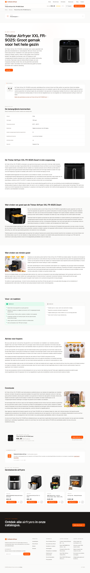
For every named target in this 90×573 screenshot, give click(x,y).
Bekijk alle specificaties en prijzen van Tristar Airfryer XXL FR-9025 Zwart (31, 97)
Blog (77, 1)
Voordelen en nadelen (50, 546)
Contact (82, 1)
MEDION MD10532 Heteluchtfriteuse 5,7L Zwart (14, 496)
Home (49, 1)
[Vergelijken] (21, 502)
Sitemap (83, 567)
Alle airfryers (56, 1)
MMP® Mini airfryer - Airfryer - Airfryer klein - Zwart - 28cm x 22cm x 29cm (55, 496)
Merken (34, 546)
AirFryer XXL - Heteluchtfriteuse (75, 495)
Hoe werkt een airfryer (51, 543)
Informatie (63, 1)
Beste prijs (70, 1)
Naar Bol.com (11, 502)
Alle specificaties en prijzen (77, 439)
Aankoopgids (48, 548)
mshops (20, 567)
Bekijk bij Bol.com (79, 6)
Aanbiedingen (35, 541)
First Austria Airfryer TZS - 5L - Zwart (33, 496)
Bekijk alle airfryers (78, 525)
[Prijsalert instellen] (18, 502)
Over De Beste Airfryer (51, 541)
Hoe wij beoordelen (50, 557)
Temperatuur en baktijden (51, 550)
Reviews (11, 9)
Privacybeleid (49, 559)
